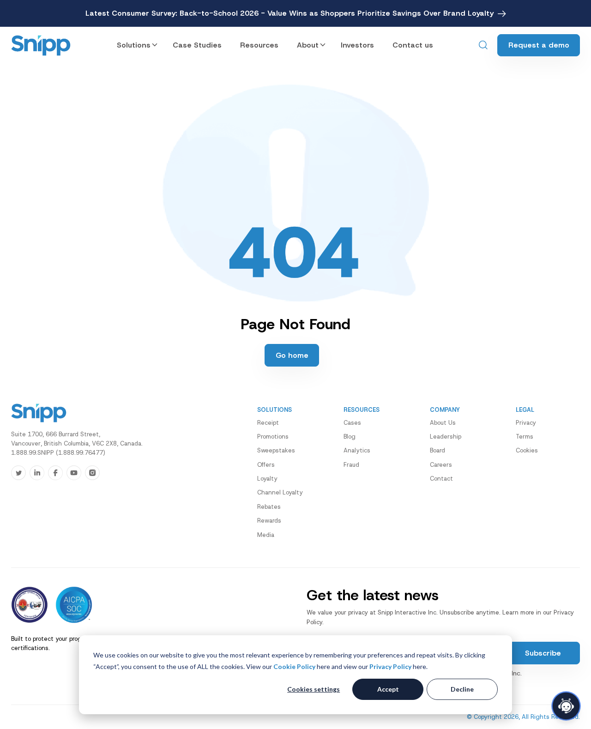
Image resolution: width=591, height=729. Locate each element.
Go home (292, 355)
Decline (462, 689)
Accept (388, 689)
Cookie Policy (294, 666)
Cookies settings (313, 689)
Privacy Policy (390, 666)
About (308, 45)
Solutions (134, 45)
